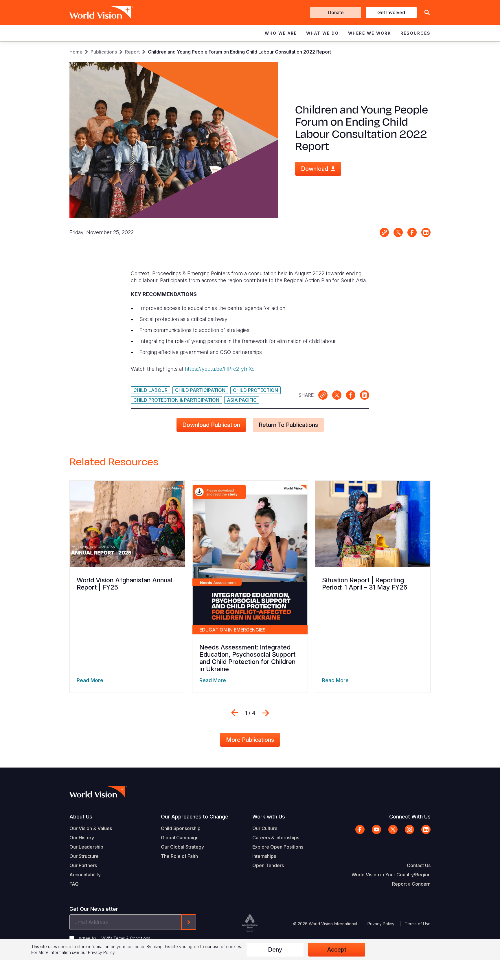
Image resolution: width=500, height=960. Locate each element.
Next (266, 713)
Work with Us (268, 817)
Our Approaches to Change (194, 817)
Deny (275, 949)
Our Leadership (86, 847)
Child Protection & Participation (176, 400)
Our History (81, 837)
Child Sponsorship (181, 828)
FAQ (74, 884)
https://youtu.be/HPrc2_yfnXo (220, 369)
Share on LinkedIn (426, 232)
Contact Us (419, 865)
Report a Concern (411, 884)
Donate (336, 12)
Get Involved (391, 12)
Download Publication (211, 424)
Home (75, 52)
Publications (104, 52)
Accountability (85, 875)
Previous (235, 713)
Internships (264, 856)
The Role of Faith (179, 856)
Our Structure (84, 856)
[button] (427, 12)
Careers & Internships (275, 837)
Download (314, 168)
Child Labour (150, 390)
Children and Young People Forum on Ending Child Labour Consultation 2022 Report (239, 52)
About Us (80, 817)
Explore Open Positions (277, 847)
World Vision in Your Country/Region (391, 875)
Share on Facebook (412, 232)
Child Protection (255, 390)
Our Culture (264, 828)
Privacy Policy (380, 923)
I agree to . (113, 938)
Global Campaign (179, 837)
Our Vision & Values (90, 828)
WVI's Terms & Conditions (125, 938)
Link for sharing (384, 232)
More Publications (250, 739)
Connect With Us (410, 817)
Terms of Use (418, 923)
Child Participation (200, 390)
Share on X (398, 232)
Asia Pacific (242, 400)
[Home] (93, 12)
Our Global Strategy (182, 847)
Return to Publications (288, 424)
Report (132, 52)
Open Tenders (268, 865)
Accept (336, 949)
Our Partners (83, 865)
